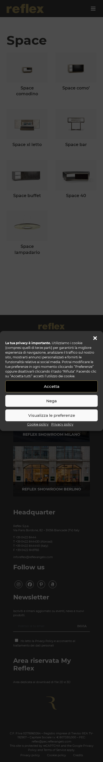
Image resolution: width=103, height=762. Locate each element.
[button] (95, 337)
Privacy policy (62, 424)
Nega (51, 400)
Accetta (51, 386)
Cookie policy (38, 424)
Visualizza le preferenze (51, 415)
